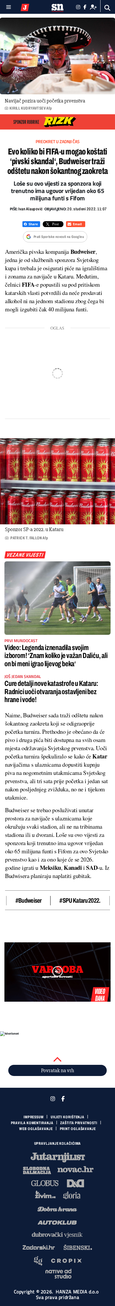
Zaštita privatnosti (78, 1123)
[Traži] (107, 8)
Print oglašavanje (78, 1129)
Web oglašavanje (36, 1129)
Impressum (34, 1117)
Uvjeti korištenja (67, 1117)
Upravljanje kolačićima (57, 1144)
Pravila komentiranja (32, 1123)
